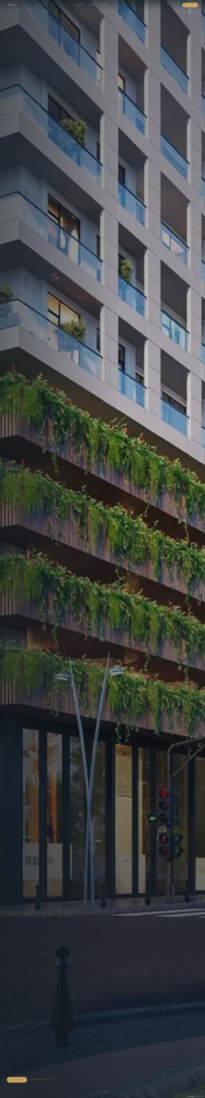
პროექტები (79, 4)
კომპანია (92, 4)
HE (179, 5)
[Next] (199, 549)
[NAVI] (12, 5)
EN (172, 5)
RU (175, 5)
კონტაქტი (104, 4)
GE (168, 5)
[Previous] (6, 549)
